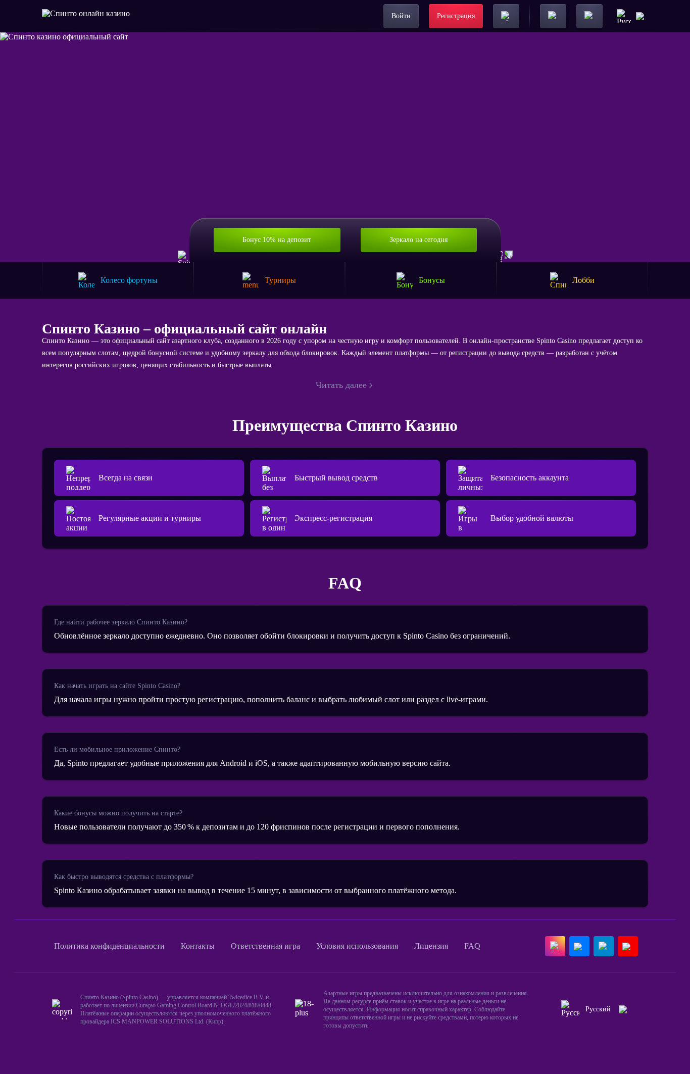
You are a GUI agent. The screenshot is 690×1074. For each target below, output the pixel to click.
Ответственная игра (265, 946)
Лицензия (431, 946)
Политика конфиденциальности (109, 946)
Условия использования (357, 946)
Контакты (198, 946)
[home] (86, 16)
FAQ (472, 946)
